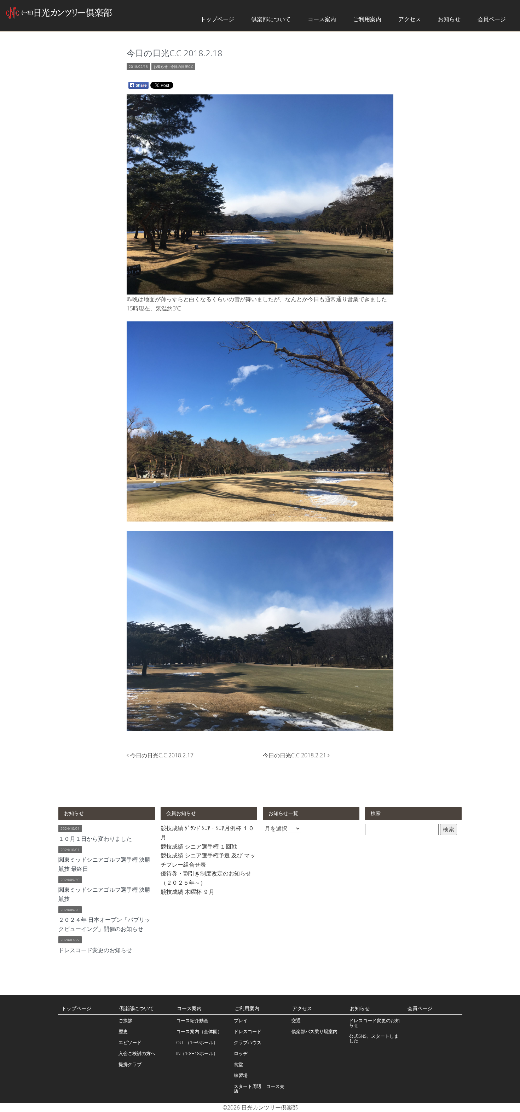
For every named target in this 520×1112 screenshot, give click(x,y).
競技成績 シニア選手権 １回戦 (199, 846)
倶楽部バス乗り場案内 (314, 1031)
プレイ (241, 1020)
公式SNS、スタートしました (374, 1038)
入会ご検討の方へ (137, 1053)
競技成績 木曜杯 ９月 (187, 892)
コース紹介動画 (192, 1020)
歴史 (123, 1031)
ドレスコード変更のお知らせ (374, 1022)
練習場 (241, 1075)
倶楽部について (271, 19)
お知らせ (449, 19)
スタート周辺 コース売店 (259, 1088)
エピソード (130, 1042)
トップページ (217, 19)
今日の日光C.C (182, 66)
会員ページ (492, 19)
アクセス (409, 19)
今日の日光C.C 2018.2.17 (161, 755)
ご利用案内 (367, 19)
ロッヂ (241, 1053)
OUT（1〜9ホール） (197, 1042)
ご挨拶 (125, 1020)
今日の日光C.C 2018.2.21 (295, 755)
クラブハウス (247, 1042)
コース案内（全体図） (199, 1031)
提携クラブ (130, 1064)
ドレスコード (247, 1031)
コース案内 (322, 19)
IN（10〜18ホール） (197, 1053)
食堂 (238, 1064)
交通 (296, 1020)
